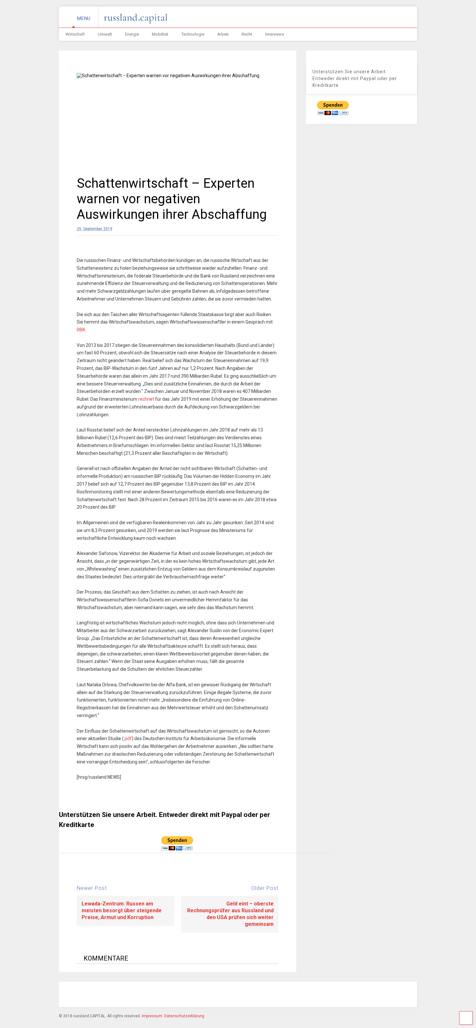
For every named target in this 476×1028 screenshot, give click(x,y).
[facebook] (308, 995)
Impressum (152, 1016)
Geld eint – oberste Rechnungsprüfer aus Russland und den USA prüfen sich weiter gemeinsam (230, 914)
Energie (132, 34)
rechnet (146, 399)
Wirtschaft (75, 34)
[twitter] (353, 995)
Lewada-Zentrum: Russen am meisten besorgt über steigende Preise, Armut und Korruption (122, 910)
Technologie (192, 34)
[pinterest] (338, 995)
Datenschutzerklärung (184, 1016)
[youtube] (367, 995)
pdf (128, 738)
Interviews (274, 34)
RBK (81, 329)
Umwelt (105, 34)
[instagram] (323, 995)
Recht (247, 34)
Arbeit (223, 34)
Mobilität (160, 34)
